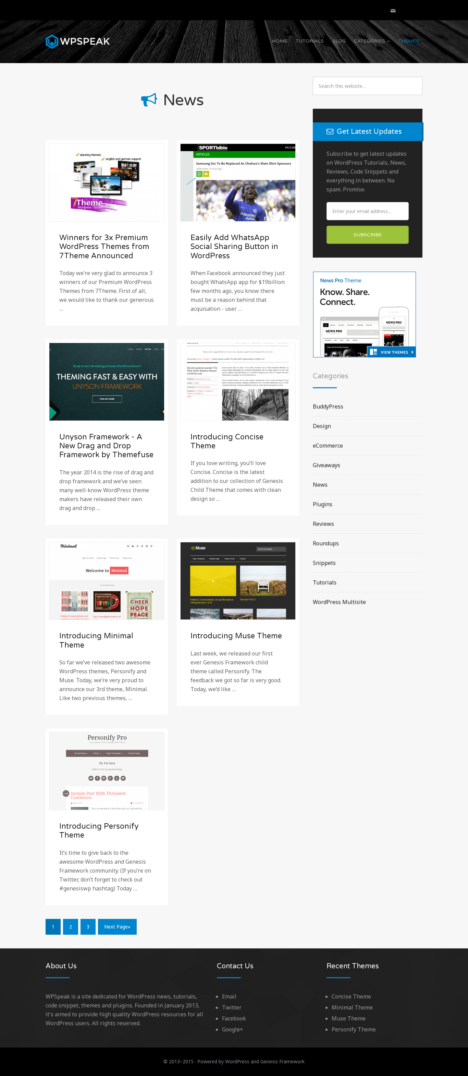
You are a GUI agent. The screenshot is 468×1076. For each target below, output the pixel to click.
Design (322, 426)
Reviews (323, 524)
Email (229, 996)
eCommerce (328, 445)
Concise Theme (351, 996)
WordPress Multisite (339, 602)
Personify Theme (354, 1029)
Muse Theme (349, 1018)
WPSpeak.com (78, 41)
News (320, 484)
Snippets (324, 563)
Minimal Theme (352, 1007)
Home (279, 41)
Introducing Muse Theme (236, 635)
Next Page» (117, 926)
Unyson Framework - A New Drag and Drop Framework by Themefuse (106, 446)
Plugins (322, 504)
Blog (339, 41)
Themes (408, 41)
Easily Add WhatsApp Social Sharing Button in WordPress (234, 246)
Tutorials (310, 41)
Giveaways (326, 465)
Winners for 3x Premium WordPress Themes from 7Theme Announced (104, 246)
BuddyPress (328, 406)
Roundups (326, 543)
